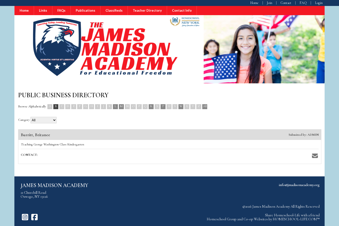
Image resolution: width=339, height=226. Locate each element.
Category (24, 120)
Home (24, 10)
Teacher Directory (147, 10)
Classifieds (114, 10)
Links (43, 10)
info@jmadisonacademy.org (299, 185)
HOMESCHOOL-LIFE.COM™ (296, 219)
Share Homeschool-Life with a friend (292, 215)
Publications (85, 10)
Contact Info (182, 10)
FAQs (61, 10)
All (205, 106)
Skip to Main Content (303, 210)
